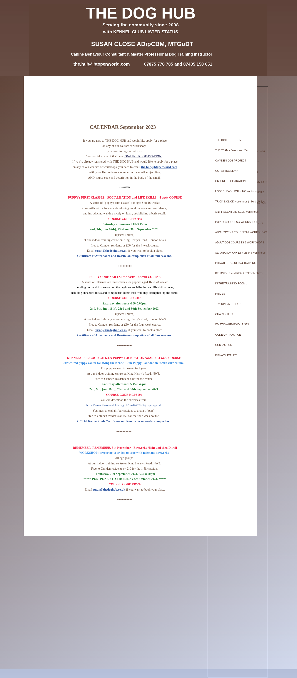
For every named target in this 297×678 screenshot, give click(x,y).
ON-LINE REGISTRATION (230, 181)
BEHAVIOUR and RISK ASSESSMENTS (234, 273)
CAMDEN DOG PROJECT (230, 160)
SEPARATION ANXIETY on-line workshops (234, 252)
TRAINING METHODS (228, 304)
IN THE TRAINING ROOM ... (231, 283)
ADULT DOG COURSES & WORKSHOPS (234, 242)
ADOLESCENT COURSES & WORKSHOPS (234, 232)
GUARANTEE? (224, 314)
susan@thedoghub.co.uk (111, 250)
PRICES (220, 293)
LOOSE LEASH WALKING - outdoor (234, 191)
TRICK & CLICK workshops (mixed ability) (234, 201)
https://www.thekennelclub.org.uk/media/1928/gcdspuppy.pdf (124, 405)
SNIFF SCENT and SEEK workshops (234, 211)
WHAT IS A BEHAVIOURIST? (232, 324)
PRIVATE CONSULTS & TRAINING (234, 263)
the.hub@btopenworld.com (159, 167)
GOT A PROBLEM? (226, 170)
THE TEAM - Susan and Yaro (232, 150)
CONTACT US (223, 345)
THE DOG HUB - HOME (229, 140)
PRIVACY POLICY (226, 355)
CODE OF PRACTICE (228, 334)
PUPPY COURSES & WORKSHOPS (234, 222)
